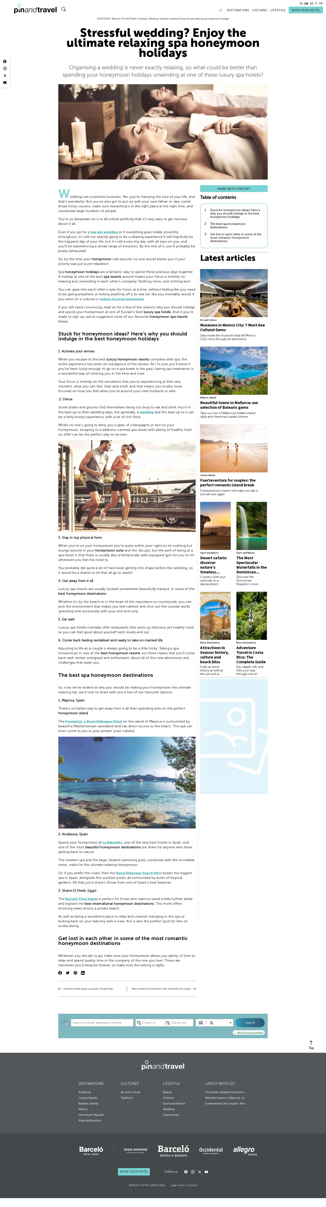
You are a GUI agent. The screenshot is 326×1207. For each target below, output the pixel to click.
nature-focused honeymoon (122, 299)
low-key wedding (104, 232)
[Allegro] (245, 1150)
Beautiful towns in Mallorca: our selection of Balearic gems (229, 405)
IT (316, 3)
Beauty (167, 1092)
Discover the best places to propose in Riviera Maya (88, 989)
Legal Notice (178, 1185)
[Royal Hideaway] (136, 1150)
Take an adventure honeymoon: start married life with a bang (161, 989)
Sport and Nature (209, 552)
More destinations (89, 1120)
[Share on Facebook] (60, 973)
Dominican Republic (91, 1114)
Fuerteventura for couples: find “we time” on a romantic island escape (226, 1103)
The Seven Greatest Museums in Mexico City (226, 1092)
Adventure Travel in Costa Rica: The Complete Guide (251, 654)
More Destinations (210, 642)
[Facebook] (186, 1172)
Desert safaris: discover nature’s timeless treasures (213, 567)
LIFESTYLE (171, 1084)
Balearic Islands (208, 397)
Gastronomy (171, 1114)
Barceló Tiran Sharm (81, 899)
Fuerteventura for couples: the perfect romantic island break (228, 482)
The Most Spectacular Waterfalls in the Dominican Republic (251, 567)
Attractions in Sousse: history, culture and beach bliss (214, 654)
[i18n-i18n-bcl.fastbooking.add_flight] (65, 1023)
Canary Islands (207, 475)
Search (250, 1022)
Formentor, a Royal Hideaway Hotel (93, 721)
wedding (147, 412)
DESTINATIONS (90, 1084)
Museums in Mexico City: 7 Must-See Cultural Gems (232, 327)
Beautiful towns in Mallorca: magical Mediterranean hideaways (226, 1097)
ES (301, 3)
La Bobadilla (112, 842)
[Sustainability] (221, 10)
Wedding (169, 1109)
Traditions (127, 1097)
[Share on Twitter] (68, 973)
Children (168, 1097)
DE (311, 3)
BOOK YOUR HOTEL (306, 10)
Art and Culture (208, 320)
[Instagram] (193, 1172)
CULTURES (130, 1084)
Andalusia (84, 1092)
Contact (192, 1185)
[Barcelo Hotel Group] (163, 1065)
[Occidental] (211, 1151)
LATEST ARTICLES (219, 1084)
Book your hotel (134, 1171)
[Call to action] (199, 1172)
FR (321, 3)
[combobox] (102, 1023)
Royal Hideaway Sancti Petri (139, 873)
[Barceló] (91, 1151)
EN (306, 3)
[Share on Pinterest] (75, 973)
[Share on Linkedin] (83, 973)
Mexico (83, 1109)
